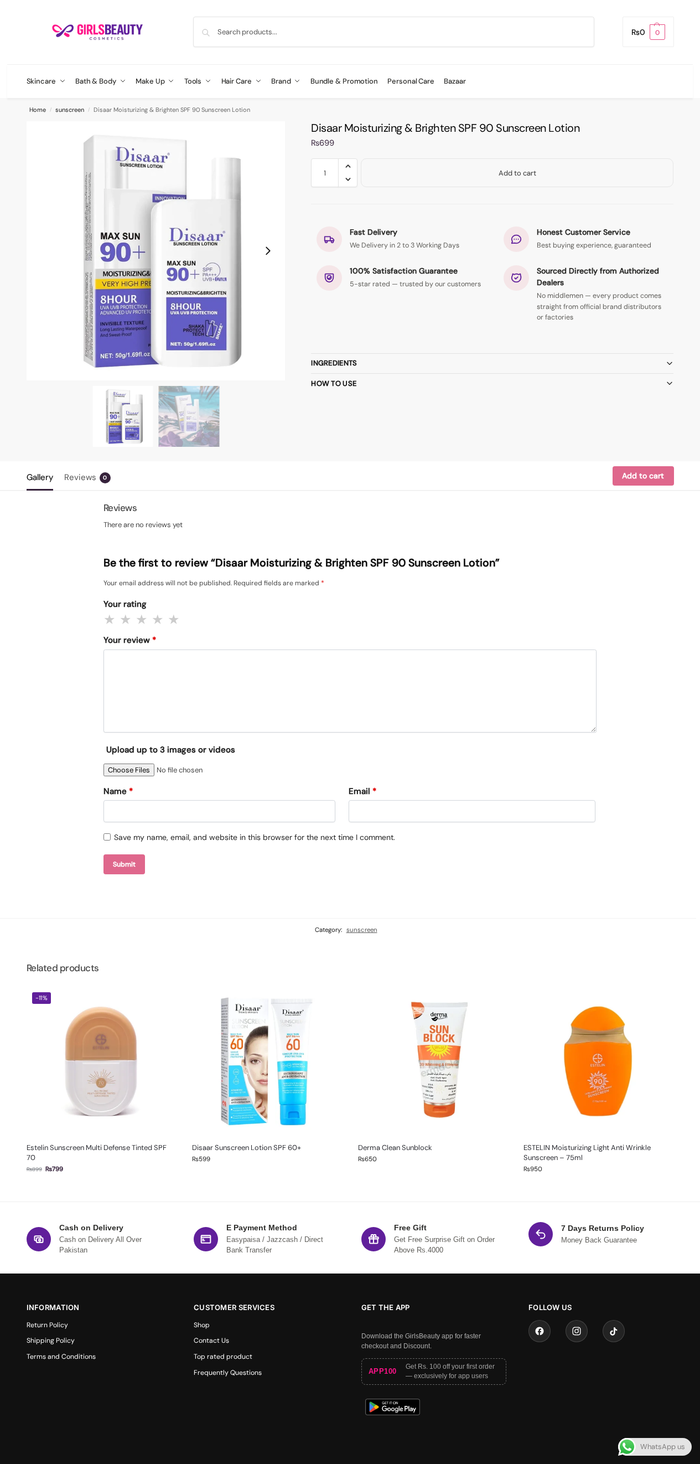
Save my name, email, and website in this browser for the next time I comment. (254, 837)
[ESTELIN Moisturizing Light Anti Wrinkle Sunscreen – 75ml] (598, 1061)
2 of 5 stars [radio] (126, 619)
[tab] (43, 476)
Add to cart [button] (101, 1190)
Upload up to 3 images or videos (170, 749)
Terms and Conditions (61, 1356)
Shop (202, 1325)
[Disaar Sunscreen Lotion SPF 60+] (266, 1061)
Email (362, 791)
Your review (129, 640)
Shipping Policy (51, 1340)
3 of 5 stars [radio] (142, 619)
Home (37, 110)
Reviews (85, 477)
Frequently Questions (228, 1372)
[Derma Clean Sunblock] (432, 1061)
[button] (648, 32)
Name (118, 791)
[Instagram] (577, 1331)
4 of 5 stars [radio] (158, 619)
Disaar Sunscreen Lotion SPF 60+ (246, 1147)
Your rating (125, 604)
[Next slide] (267, 250)
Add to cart (517, 173)
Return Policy (47, 1325)
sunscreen (69, 110)
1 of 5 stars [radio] (110, 619)
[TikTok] (614, 1331)
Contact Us (211, 1340)
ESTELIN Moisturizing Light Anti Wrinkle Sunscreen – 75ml (587, 1152)
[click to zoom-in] (156, 250)
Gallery (40, 477)
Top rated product (223, 1356)
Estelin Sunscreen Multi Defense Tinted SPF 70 (97, 1152)
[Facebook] (539, 1331)
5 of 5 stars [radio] (174, 619)
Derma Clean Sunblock (395, 1147)
